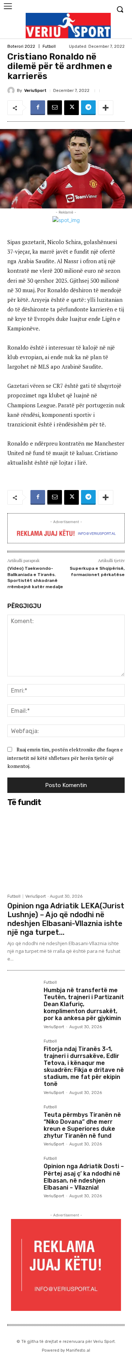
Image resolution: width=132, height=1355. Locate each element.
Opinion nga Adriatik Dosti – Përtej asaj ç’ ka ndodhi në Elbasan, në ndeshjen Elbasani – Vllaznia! (84, 1177)
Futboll (49, 46)
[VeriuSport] (12, 90)
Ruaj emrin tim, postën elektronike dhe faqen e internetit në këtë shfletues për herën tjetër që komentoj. (65, 757)
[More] (105, 107)
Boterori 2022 (21, 46)
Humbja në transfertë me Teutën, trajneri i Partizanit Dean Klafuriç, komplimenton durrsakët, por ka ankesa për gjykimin (84, 1004)
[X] (71, 107)
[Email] (54, 107)
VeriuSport (35, 91)
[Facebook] (37, 107)
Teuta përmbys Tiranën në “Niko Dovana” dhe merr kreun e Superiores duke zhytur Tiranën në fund (82, 1125)
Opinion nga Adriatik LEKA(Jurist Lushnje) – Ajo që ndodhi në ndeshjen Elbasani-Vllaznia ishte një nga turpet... (65, 919)
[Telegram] (88, 107)
